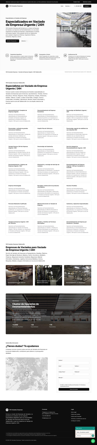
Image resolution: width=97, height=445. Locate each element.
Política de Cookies (75, 414)
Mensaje (61, 377)
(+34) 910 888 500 (46, 415)
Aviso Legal (73, 412)
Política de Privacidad (73, 384)
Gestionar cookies (87, 1)
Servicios (67, 6)
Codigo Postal (62, 371)
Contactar (86, 6)
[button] (26, 374)
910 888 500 (78, 6)
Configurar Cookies (75, 420)
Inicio (62, 6)
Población (77, 371)
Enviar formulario (74, 389)
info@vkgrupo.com (46, 418)
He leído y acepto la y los (73, 385)
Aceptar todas (76, 1)
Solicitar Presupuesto (12, 40)
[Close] (93, 428)
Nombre (61, 360)
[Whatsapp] (93, 441)
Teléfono (77, 366)
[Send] (93, 435)
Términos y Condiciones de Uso (78, 418)
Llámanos (23, 40)
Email (60, 366)
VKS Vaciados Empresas (16, 6)
